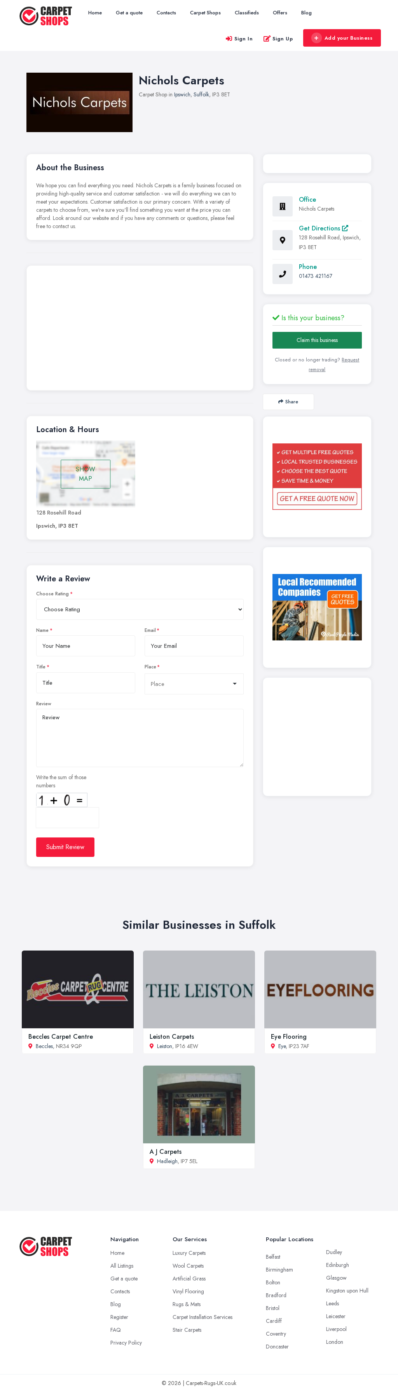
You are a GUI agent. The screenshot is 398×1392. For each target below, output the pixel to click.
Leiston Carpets (172, 1036)
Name (42, 630)
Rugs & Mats (187, 1304)
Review (43, 703)
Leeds (332, 1303)
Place (150, 666)
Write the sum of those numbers (61, 781)
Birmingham (279, 1269)
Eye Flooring (289, 1036)
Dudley (334, 1252)
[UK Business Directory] (317, 607)
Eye (282, 1046)
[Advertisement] (140, 330)
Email (150, 630)
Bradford (276, 1295)
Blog (306, 12)
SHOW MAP (85, 474)
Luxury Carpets (189, 1253)
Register (119, 1317)
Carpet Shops (205, 12)
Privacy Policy (126, 1343)
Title (40, 666)
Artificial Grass (189, 1278)
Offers (280, 12)
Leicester (336, 1316)
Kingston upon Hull (347, 1290)
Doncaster (277, 1346)
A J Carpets (166, 1151)
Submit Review (65, 847)
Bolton (273, 1282)
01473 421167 (315, 276)
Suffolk (201, 94)
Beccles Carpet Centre (60, 1036)
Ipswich (182, 94)
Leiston (164, 1046)
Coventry (276, 1334)
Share (291, 401)
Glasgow (336, 1278)
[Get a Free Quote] (317, 476)
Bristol (272, 1308)
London (334, 1342)
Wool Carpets (188, 1266)
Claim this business (317, 340)
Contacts (166, 12)
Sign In (243, 38)
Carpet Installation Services (202, 1317)
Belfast (273, 1257)
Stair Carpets (187, 1330)
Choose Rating (52, 593)
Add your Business (349, 38)
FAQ (115, 1330)
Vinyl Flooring (188, 1291)
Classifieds (247, 12)
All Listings (121, 1266)
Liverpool (336, 1329)
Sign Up (282, 38)
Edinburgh (337, 1265)
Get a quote (129, 12)
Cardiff (274, 1321)
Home (95, 12)
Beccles (44, 1046)
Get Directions (320, 228)
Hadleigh (167, 1161)
